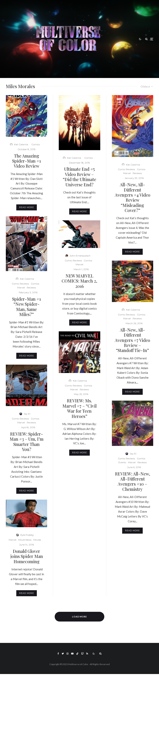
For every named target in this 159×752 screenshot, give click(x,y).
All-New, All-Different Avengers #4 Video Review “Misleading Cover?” (132, 197)
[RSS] (87, 653)
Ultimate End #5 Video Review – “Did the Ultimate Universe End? (79, 176)
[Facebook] (58, 653)
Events (122, 462)
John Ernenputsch (80, 255)
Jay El (27, 413)
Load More (79, 616)
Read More (26, 207)
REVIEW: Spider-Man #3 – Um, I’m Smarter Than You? (26, 441)
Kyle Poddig (27, 534)
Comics (35, 144)
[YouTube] (72, 653)
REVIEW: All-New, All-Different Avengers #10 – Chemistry (132, 481)
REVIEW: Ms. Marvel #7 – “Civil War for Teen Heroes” (79, 408)
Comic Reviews (20, 283)
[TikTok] (77, 653)
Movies (37, 539)
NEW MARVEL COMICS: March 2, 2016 (79, 281)
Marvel (21, 287)
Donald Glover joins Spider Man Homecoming (26, 556)
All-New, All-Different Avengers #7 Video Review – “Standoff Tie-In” (132, 340)
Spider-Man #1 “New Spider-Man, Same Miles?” (26, 306)
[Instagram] (67, 653)
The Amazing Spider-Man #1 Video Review (26, 161)
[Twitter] (62, 653)
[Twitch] (82, 653)
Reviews (31, 287)
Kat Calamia (21, 144)
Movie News (24, 539)
